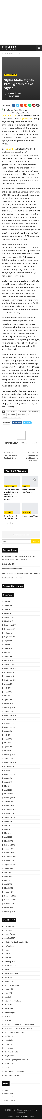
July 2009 (7, 872)
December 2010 (10, 806)
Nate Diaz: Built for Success (12, 578)
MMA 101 (7, 1016)
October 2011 (9, 770)
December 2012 (10, 715)
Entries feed (8, 1093)
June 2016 (8, 609)
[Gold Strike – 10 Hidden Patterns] (12, 508)
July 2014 (7, 645)
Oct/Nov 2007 (9, 1036)
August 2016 (8, 605)
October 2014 (9, 633)
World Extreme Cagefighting (14, 1071)
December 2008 (10, 896)
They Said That (9, 1056)
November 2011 (10, 766)
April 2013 (8, 700)
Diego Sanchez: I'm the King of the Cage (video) (30, 458)
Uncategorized (10, 75)
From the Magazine (11, 985)
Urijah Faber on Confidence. (12, 569)
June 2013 (8, 692)
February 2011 (9, 798)
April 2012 (8, 747)
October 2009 (9, 861)
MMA (4, 414)
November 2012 (10, 719)
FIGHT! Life (8, 969)
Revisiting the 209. (8, 564)
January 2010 (9, 849)
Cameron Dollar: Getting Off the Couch (10, 458)
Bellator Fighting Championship (16, 942)
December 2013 (10, 668)
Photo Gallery (9, 1040)
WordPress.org (9, 1100)
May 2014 (7, 653)
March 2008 (8, 908)
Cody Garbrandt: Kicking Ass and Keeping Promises (21, 573)
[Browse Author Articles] (21, 435)
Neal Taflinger (11, 414)
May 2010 (7, 833)
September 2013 (10, 680)
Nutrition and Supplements (14, 1032)
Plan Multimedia (27, 1117)
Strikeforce (8, 1048)
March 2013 (8, 704)
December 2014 (10, 625)
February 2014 (9, 660)
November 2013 (10, 672)
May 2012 (7, 743)
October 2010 (9, 813)
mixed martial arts (34, 411)
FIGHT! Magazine (11, 411)
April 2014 (8, 656)
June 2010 (8, 829)
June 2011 (8, 782)
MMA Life (26, 486)
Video (6, 1067)
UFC (29, 414)
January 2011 (9, 802)
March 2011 (8, 794)
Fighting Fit (8, 981)
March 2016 (8, 613)
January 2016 (9, 617)
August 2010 (8, 821)
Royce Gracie (21, 414)
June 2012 (8, 739)
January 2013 (9, 711)
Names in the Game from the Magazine (19, 1024)
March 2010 (8, 841)
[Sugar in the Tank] (30, 508)
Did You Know (9, 946)
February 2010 (9, 845)
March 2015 (8, 621)
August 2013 (8, 684)
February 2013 (9, 707)
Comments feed (10, 1097)
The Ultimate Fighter (11, 1052)
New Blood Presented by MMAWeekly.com (20, 1028)
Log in (6, 1090)
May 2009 (7, 880)
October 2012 (9, 723)
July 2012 (7, 735)
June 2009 (8, 876)
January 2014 (9, 664)
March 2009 (8, 888)
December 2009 (10, 853)
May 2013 (7, 696)
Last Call (7, 997)
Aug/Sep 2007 (9, 938)
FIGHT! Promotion (11, 973)
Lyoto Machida (9, 115)
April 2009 (8, 884)
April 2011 (8, 790)
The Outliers (10, 149)
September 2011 (10, 774)
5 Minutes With (9, 926)
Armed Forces (9, 934)
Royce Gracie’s (26, 118)
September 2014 (10, 637)
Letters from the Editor (13, 1001)
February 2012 (9, 755)
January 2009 (9, 892)
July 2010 (7, 825)
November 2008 (10, 900)
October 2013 (9, 676)
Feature (7, 954)
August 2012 (8, 731)
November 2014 (10, 629)
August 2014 (8, 641)
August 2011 (8, 778)
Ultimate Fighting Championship (11, 417)
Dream (6, 950)
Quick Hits (8, 1044)
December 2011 (10, 762)
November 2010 (10, 810)
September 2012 (10, 727)
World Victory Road (11, 1075)
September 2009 (10, 864)
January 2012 (9, 758)
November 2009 (10, 857)
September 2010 (10, 817)
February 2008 (9, 912)
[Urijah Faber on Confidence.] (30, 481)
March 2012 (8, 751)
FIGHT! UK (8, 977)
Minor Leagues (9, 1013)
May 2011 (7, 786)
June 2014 (8, 649)
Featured (8, 512)
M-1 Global (8, 1005)
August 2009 (8, 868)
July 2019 (7, 601)
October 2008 (9, 904)
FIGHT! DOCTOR (10, 966)
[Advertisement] (21, 22)
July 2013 (7, 688)
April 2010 (8, 837)
